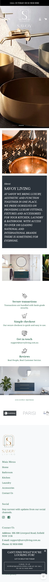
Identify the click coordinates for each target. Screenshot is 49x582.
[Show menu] (3, 19)
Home (5, 467)
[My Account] (40, 19)
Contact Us (7, 493)
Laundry (6, 482)
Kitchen (6, 477)
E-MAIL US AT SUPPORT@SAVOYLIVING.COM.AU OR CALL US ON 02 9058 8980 (24, 566)
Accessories (8, 487)
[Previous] (3, 380)
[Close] (45, 551)
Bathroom (7, 472)
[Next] (45, 380)
